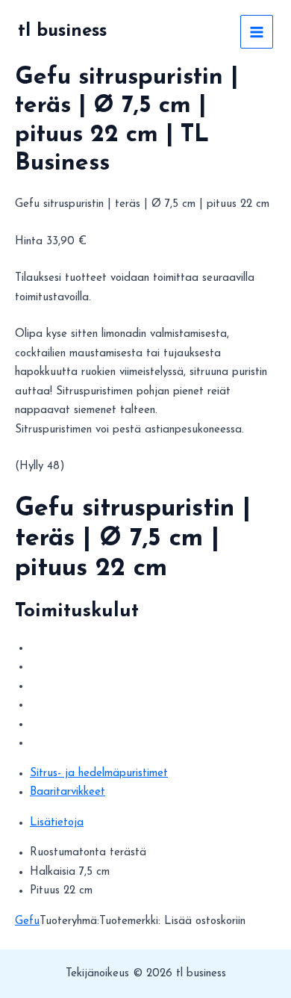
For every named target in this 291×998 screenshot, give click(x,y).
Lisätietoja (57, 822)
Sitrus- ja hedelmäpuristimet (99, 773)
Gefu (27, 921)
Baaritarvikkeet (67, 792)
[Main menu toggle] (257, 32)
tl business (62, 31)
